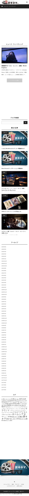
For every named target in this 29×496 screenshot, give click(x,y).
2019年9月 (4, 325)
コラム (22, 408)
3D (20, 399)
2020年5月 (4, 306)
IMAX (26, 403)
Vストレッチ (12, 406)
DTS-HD (16, 404)
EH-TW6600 (22, 403)
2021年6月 (4, 275)
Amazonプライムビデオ (11, 402)
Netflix (9, 405)
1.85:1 (6, 399)
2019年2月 (4, 342)
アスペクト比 (18, 406)
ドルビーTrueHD (9, 412)
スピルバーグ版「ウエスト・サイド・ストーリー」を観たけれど (14, 232)
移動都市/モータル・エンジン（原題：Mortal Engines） (14, 66)
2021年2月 (4, 285)
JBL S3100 (4, 405)
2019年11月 (4, 320)
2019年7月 (4, 330)
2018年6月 (4, 361)
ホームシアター (14, 415)
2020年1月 (4, 315)
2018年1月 (4, 373)
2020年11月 (4, 292)
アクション (7, 191)
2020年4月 (4, 308)
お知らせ (5, 132)
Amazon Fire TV (14, 400)
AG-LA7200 (7, 400)
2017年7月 (4, 387)
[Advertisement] (14, 26)
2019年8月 (4, 327)
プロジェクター (7, 414)
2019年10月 (4, 323)
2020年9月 (4, 296)
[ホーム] (2, 6)
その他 (4, 195)
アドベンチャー (13, 191)
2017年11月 (4, 377)
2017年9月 (4, 382)
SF (2, 191)
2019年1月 (4, 344)
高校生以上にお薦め (7, 420)
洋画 (24, 191)
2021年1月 (4, 287)
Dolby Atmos (9, 403)
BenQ (4, 403)
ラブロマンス (12, 234)
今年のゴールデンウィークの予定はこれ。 (12, 211)
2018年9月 (4, 354)
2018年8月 (4, 356)
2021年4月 (4, 280)
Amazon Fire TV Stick (23, 400)
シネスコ (12, 410)
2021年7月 (4, 273)
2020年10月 (4, 294)
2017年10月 (4, 380)
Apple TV (22, 402)
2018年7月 (4, 358)
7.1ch (3, 400)
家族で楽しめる (10, 419)
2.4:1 (9, 399)
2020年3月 (4, 311)
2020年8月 (4, 299)
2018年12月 (4, 346)
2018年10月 (4, 351)
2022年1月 (4, 258)
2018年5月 (4, 363)
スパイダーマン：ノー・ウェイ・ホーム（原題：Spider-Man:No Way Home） (13, 189)
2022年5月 (4, 249)
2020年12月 (4, 289)
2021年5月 (4, 277)
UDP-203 (8, 406)
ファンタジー (20, 191)
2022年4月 (4, 251)
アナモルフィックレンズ (14, 408)
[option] (14, 468)
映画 (4, 172)
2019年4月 (4, 337)
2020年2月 (4, 313)
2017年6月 (4, 389)
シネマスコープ (18, 410)
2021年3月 (4, 282)
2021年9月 (4, 268)
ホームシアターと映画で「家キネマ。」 (17, 491)
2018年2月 (4, 370)
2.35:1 (13, 399)
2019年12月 (4, 318)
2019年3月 (4, 339)
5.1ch (23, 399)
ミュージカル (4, 234)
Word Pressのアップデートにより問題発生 (12, 168)
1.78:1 (3, 399)
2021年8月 (4, 270)
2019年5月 (4, 335)
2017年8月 (4, 384)
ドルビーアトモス (20, 412)
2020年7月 (4, 301)
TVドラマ (17, 484)
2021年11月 (4, 263)
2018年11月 (4, 349)
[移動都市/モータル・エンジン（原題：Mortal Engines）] (14, 55)
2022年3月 (4, 254)
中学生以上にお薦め (15, 417)
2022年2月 (4, 256)
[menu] (27, 2)
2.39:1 (17, 399)
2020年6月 (4, 304)
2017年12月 (4, 375)
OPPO (13, 405)
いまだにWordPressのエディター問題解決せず (13, 148)
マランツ (6, 416)
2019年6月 (4, 332)
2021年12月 (4, 261)
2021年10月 (4, 265)
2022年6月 (4, 246)
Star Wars (21, 405)
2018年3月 (4, 368)
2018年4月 (4, 365)
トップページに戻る (14, 80)
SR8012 (16, 405)
